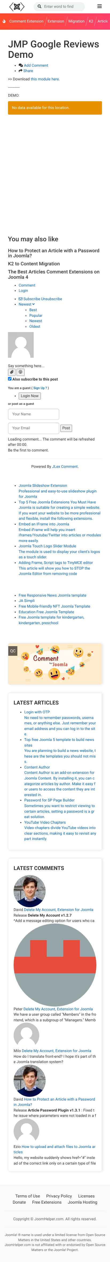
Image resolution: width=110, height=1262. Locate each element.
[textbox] (55, 360)
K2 (91, 21)
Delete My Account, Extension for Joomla (58, 910)
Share (28, 71)
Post (66, 428)
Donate (19, 1202)
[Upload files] (11, 372)
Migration (76, 21)
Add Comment (36, 65)
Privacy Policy (59, 1196)
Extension (56, 21)
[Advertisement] (55, 175)
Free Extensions (47, 1202)
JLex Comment (65, 467)
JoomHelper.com (17, 6)
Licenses (86, 1196)
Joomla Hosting (82, 1202)
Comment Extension (26, 21)
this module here (45, 79)
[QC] (55, 664)
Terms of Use (27, 1196)
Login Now (30, 396)
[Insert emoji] (21, 372)
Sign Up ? (40, 388)
